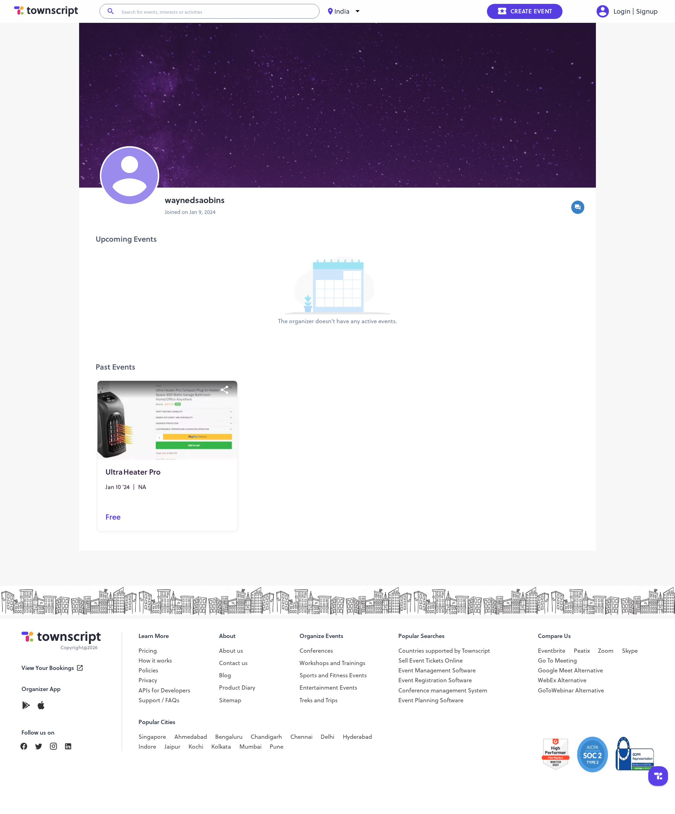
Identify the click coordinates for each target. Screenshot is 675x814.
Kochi (195, 746)
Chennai (301, 737)
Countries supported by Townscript (444, 651)
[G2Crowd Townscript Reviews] (597, 754)
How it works (155, 660)
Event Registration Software (435, 680)
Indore (147, 746)
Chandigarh (266, 737)
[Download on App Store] (41, 706)
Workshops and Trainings (332, 663)
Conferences (316, 651)
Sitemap (230, 700)
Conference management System (442, 690)
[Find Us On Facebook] (27, 746)
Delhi (327, 737)
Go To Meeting (557, 660)
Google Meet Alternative (570, 670)
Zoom (605, 651)
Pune (276, 746)
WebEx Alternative (562, 680)
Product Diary (237, 687)
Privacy (148, 680)
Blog (225, 675)
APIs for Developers (164, 690)
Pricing (148, 651)
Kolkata (221, 746)
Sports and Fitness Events (333, 675)
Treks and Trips (319, 700)
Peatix (582, 651)
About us (231, 651)
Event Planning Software (430, 700)
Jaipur (172, 746)
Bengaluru (229, 737)
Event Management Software (437, 670)
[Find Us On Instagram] (56, 746)
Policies (148, 670)
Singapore (152, 737)
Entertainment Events (328, 687)
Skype (630, 651)
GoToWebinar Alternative (571, 690)
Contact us (233, 663)
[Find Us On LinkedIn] (41, 746)
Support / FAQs (159, 700)
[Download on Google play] (28, 706)
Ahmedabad (190, 737)
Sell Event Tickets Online (430, 660)
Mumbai (250, 746)
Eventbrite (551, 651)
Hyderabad (357, 737)
